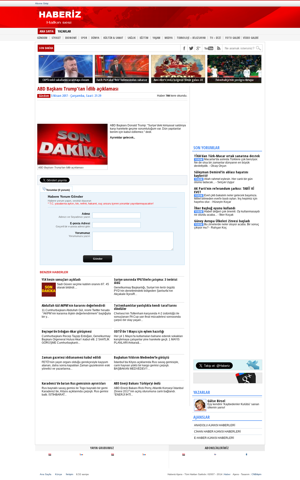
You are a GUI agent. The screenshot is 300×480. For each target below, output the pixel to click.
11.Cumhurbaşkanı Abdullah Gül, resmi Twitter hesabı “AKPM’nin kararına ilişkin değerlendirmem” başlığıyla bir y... (76, 313)
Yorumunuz (79, 234)
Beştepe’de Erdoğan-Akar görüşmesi (67, 331)
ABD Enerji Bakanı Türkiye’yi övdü (137, 383)
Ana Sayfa (45, 474)
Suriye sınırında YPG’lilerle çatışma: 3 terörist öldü (145, 281)
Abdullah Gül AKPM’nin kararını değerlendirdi (73, 305)
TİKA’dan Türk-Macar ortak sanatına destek (227, 155)
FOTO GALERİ (232, 37)
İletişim (69, 474)
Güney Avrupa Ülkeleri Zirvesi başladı (222, 220)
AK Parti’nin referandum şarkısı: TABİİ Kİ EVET (224, 190)
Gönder (97, 258)
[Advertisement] (170, 18)
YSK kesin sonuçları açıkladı (61, 279)
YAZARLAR (64, 31)
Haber (227, 474)
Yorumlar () (58, 190)
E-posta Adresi (73, 225)
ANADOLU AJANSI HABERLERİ (214, 425)
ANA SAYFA (46, 31)
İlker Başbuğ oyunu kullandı (214, 208)
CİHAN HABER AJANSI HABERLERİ (217, 431)
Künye (58, 474)
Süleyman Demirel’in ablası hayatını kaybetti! (221, 174)
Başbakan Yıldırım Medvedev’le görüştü (141, 357)
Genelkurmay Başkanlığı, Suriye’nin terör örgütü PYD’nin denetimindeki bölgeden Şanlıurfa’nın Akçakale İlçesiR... (144, 291)
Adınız (74, 215)
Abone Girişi (41, 3)
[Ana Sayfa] (59, 25)
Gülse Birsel (216, 400)
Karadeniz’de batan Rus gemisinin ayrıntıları (74, 383)
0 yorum (64, 190)
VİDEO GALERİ (251, 37)
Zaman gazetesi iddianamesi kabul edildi (71, 357)
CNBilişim (256, 474)
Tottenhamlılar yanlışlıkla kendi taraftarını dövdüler (145, 307)
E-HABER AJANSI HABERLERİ (214, 438)
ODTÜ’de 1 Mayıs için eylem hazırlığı (139, 331)
